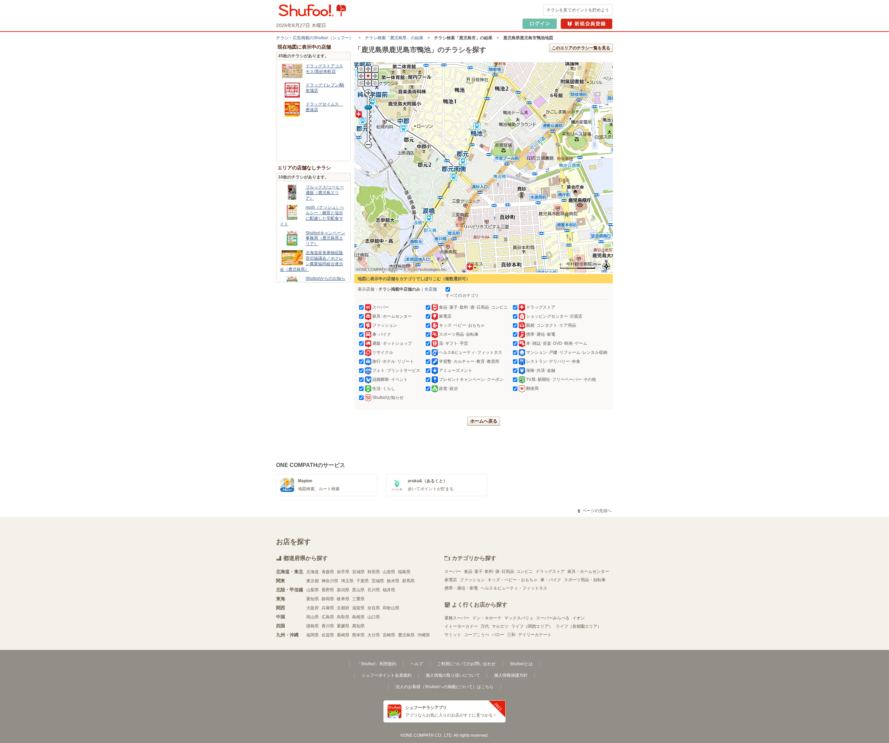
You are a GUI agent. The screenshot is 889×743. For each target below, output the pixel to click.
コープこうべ (476, 634)
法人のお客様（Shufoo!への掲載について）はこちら (444, 686)
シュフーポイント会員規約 (387, 675)
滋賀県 (358, 608)
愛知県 (312, 598)
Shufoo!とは (521, 663)
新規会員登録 (586, 23)
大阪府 (312, 608)
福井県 (389, 589)
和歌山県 (391, 608)
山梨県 (312, 589)
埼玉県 (347, 580)
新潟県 (343, 589)
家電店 (450, 579)
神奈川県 (330, 580)
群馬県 (408, 580)
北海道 (312, 571)
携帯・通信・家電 (461, 588)
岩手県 (343, 571)
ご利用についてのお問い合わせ (466, 663)
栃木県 (393, 580)
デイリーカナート (534, 634)
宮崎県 (389, 635)
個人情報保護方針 (510, 675)
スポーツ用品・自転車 (585, 579)
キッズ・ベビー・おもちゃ (513, 579)
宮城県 (358, 571)
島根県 (358, 617)
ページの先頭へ (595, 510)
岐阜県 (343, 598)
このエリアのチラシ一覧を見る (581, 47)
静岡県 (328, 598)
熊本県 (358, 635)
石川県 (373, 589)
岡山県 (312, 617)
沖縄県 (423, 635)
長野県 (328, 589)
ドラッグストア (550, 571)
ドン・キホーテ (486, 618)
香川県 (328, 626)
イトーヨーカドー (461, 626)
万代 (485, 626)
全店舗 (430, 289)
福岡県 (312, 635)
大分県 (373, 635)
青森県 (328, 571)
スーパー (452, 571)
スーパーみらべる (553, 618)
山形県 (389, 571)
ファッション (472, 579)
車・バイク (550, 579)
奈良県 (373, 608)
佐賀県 (328, 635)
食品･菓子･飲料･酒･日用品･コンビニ (498, 571)
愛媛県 (343, 626)
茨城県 (378, 580)
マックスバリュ (518, 618)
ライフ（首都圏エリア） (578, 626)
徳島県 (312, 626)
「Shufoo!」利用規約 (376, 663)
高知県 (358, 626)
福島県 (404, 571)
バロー (498, 634)
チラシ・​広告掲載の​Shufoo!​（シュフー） (314, 37)
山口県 (373, 617)
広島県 (328, 617)
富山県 (358, 589)
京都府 (343, 608)
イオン (578, 618)
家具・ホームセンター (588, 571)
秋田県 (373, 571)
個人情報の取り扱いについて (453, 675)
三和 (511, 634)
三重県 (358, 598)
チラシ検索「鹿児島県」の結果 (394, 37)
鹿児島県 (406, 635)
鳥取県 (343, 617)
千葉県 (362, 580)
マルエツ (500, 626)
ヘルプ (416, 663)
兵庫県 (328, 608)
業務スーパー (457, 618)
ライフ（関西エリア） (532, 626)
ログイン (539, 23)
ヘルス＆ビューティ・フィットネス (514, 588)
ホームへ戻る (483, 421)
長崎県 (343, 635)
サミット (452, 634)
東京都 (312, 580)
